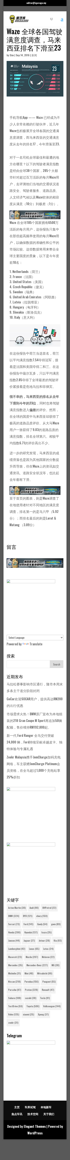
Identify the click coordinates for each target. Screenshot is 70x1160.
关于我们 (48, 1114)
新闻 (34, 55)
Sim (12, 55)
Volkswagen (51, 1006)
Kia (58, 940)
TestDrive (15, 1006)
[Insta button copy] (31, 844)
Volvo (13, 1014)
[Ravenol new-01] (35, 215)
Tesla (45, 998)
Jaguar (29, 940)
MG (55, 965)
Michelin (14, 973)
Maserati (15, 957)
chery (41, 916)
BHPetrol (49, 907)
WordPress (35, 1132)
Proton (31, 989)
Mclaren (48, 957)
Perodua (31, 981)
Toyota (32, 1006)
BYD (27, 916)
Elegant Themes (35, 1126)
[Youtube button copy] (31, 789)
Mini (28, 973)
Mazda (32, 957)
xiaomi (28, 1014)
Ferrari (14, 924)
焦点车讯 (16, 1114)
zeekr (13, 1022)
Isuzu (46, 932)
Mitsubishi (44, 973)
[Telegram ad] (31, 1043)
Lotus (48, 948)
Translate (36, 643)
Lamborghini (16, 948)
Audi (34, 907)
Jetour (44, 940)
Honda (14, 932)
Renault (48, 989)
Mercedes (15, 965)
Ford (28, 924)
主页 (17, 1107)
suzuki (30, 998)
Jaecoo (14, 940)
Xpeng (43, 1014)
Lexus (34, 948)
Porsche (14, 989)
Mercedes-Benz (37, 965)
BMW (13, 916)
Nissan (14, 981)
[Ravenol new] (31, 581)
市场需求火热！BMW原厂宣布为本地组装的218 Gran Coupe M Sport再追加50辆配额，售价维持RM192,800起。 (34, 720)
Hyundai (31, 932)
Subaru (14, 998)
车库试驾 (30, 1107)
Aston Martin (17, 907)
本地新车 (46, 1107)
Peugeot (49, 981)
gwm (55, 924)
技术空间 (32, 1114)
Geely (42, 924)
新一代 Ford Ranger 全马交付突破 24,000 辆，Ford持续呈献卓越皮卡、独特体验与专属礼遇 (34, 742)
